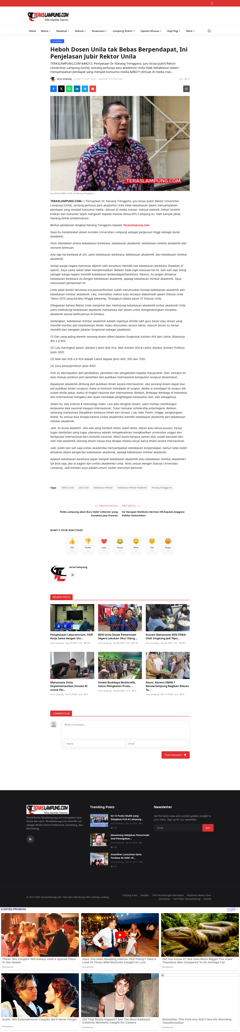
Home (32, 31)
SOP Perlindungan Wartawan (168, 895)
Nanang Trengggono (162, 487)
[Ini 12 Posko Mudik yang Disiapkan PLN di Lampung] (99, 820)
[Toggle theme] (212, 3)
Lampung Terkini (122, 31)
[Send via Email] (92, 89)
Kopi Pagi (172, 31)
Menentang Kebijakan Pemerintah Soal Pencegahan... (130, 837)
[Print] (186, 89)
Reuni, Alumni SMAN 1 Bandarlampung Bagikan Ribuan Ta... (167, 686)
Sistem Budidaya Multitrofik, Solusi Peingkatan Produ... (117, 684)
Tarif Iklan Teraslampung (186, 898)
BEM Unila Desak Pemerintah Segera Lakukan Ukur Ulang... (117, 636)
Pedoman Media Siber (199, 895)
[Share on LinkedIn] (77, 89)
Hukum (79, 31)
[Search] (209, 31)
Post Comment (173, 755)
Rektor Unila (68, 487)
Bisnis (44, 31)
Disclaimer (164, 898)
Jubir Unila (84, 487)
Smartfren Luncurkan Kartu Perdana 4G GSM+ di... (126, 856)
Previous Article (108, 505)
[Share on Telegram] (85, 89)
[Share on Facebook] (53, 89)
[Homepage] (48, 16)
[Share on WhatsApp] (69, 89)
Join (208, 827)
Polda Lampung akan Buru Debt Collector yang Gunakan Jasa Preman (89, 513)
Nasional (61, 31)
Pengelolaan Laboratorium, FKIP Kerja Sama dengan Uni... (71, 636)
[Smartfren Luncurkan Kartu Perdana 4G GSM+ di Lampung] (99, 859)
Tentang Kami (129, 895)
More (189, 31)
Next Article (129, 505)
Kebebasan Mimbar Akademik (132, 487)
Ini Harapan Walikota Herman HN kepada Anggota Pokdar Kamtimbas (153, 513)
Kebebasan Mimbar (103, 487)
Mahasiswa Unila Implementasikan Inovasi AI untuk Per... (68, 686)
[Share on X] (61, 89)
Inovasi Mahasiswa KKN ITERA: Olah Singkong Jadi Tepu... (166, 636)
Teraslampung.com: (136, 225)
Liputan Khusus (150, 31)
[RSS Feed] (72, 574)
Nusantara (98, 31)
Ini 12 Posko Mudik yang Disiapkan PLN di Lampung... (127, 817)
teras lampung (78, 567)
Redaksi (145, 895)
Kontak (207, 898)
